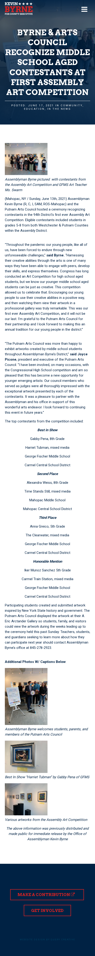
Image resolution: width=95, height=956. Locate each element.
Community (72, 105)
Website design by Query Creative (47, 939)
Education (34, 108)
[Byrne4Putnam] (19, 8)
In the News (59, 108)
